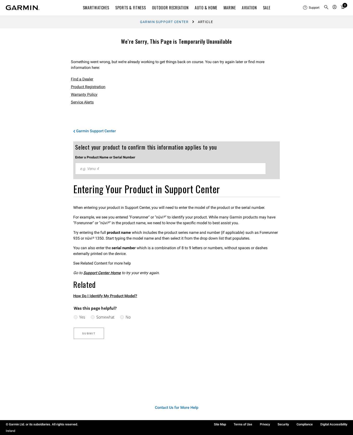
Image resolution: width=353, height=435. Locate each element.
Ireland (10, 431)
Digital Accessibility (333, 424)
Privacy (265, 424)
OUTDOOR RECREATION (170, 8)
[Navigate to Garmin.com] (22, 7)
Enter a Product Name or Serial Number (105, 157)
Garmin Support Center (164, 22)
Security (283, 424)
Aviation (249, 8)
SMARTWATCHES (96, 8)
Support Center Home (102, 273)
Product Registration (88, 87)
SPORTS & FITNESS (130, 8)
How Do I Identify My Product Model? (105, 296)
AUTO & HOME (206, 8)
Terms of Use (243, 424)
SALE (266, 8)
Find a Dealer (82, 79)
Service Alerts (82, 102)
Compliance (305, 424)
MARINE (230, 8)
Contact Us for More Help (176, 407)
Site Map (220, 424)
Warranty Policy (84, 94)
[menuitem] (311, 7)
